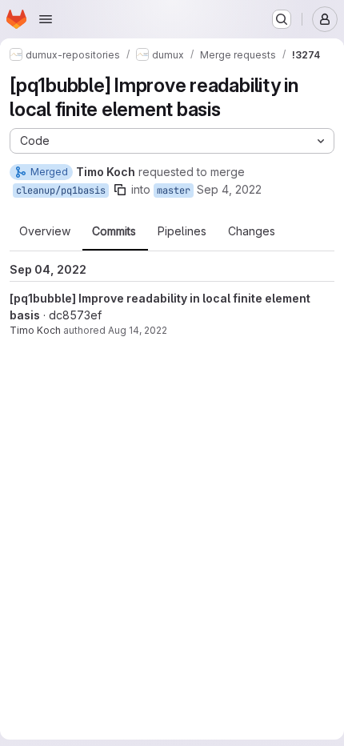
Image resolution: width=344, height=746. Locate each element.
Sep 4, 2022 (229, 189)
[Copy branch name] (120, 189)
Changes (251, 231)
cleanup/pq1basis (61, 190)
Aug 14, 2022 (137, 330)
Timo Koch (35, 330)
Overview (44, 231)
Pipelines (182, 231)
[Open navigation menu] (45, 19)
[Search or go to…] (281, 19)
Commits (114, 231)
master (173, 190)
